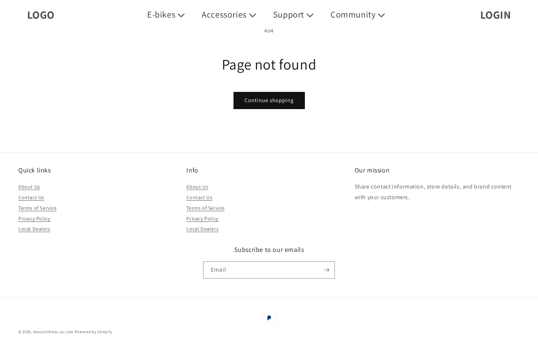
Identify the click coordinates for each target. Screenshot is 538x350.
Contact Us (31, 197)
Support (288, 14)
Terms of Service (37, 208)
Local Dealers (34, 229)
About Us (29, 186)
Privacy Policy (34, 218)
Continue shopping (269, 100)
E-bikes (161, 14)
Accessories (224, 14)
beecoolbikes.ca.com (53, 331)
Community (353, 14)
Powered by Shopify (93, 331)
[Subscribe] (326, 270)
